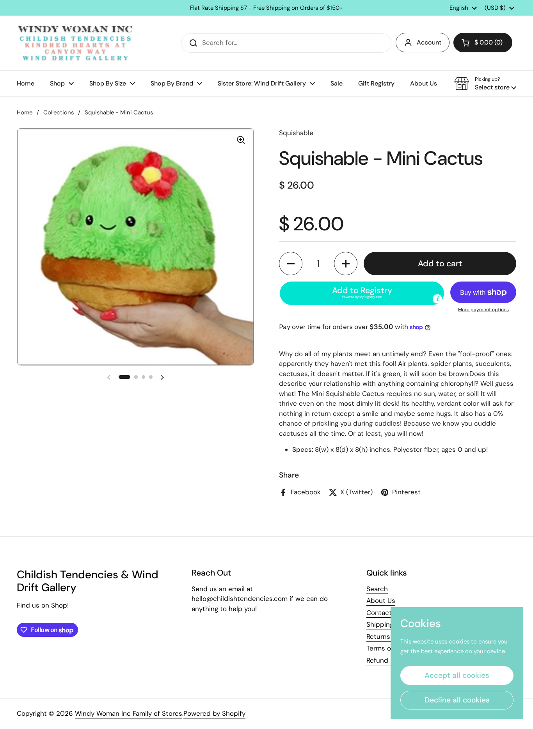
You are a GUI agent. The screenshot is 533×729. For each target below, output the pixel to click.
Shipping (379, 624)
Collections (58, 112)
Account (429, 42)
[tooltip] (437, 299)
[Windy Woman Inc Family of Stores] (75, 42)
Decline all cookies (457, 700)
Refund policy (387, 660)
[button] (482, 42)
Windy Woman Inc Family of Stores (128, 713)
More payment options (483, 310)
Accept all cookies (457, 675)
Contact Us (384, 612)
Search (377, 589)
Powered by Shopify (214, 713)
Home (24, 112)
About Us (380, 600)
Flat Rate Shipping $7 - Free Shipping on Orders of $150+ (266, 8)
